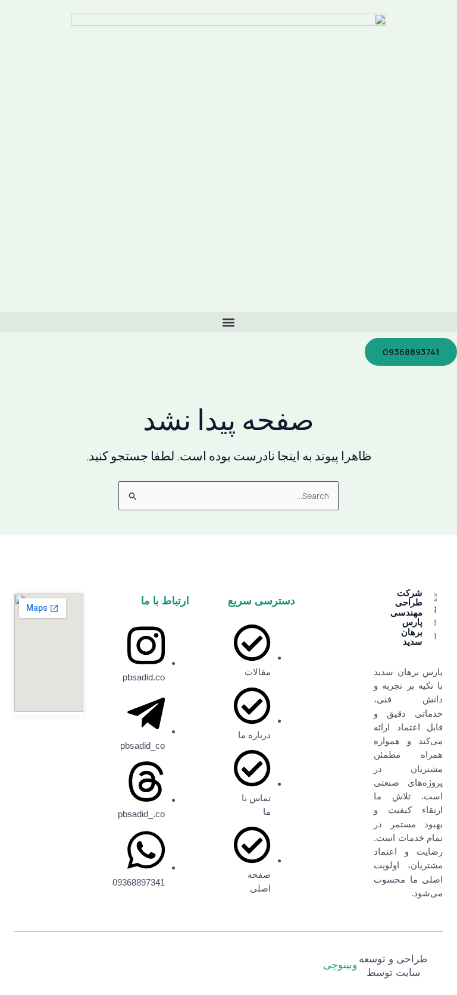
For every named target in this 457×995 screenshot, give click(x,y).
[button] (228, 322)
